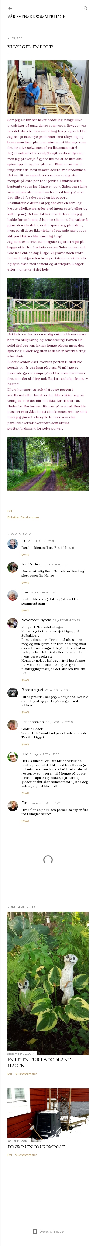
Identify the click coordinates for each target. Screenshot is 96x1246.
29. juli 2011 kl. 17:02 (55, 564)
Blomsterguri (32, 690)
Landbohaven (32, 722)
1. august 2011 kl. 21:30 (45, 754)
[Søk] (86, 7)
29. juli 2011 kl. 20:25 (66, 620)
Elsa (24, 592)
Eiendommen (30, 517)
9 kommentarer (26, 1155)
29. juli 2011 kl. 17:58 (43, 592)
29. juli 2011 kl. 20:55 (58, 690)
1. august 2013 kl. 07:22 (44, 803)
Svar (25, 554)
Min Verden (30, 564)
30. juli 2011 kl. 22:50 (59, 722)
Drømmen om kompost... (37, 1147)
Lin (23, 541)
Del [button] (9, 511)
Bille (24, 754)
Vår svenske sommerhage (36, 16)
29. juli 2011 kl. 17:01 (41, 540)
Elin (24, 803)
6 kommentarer (26, 1073)
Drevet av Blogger (52, 1231)
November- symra (36, 620)
